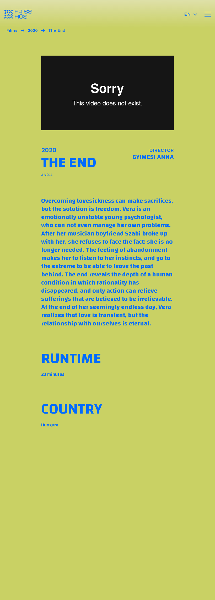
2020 (33, 30)
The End (56, 30)
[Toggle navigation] (208, 14)
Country (71, 409)
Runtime (71, 358)
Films (11, 30)
